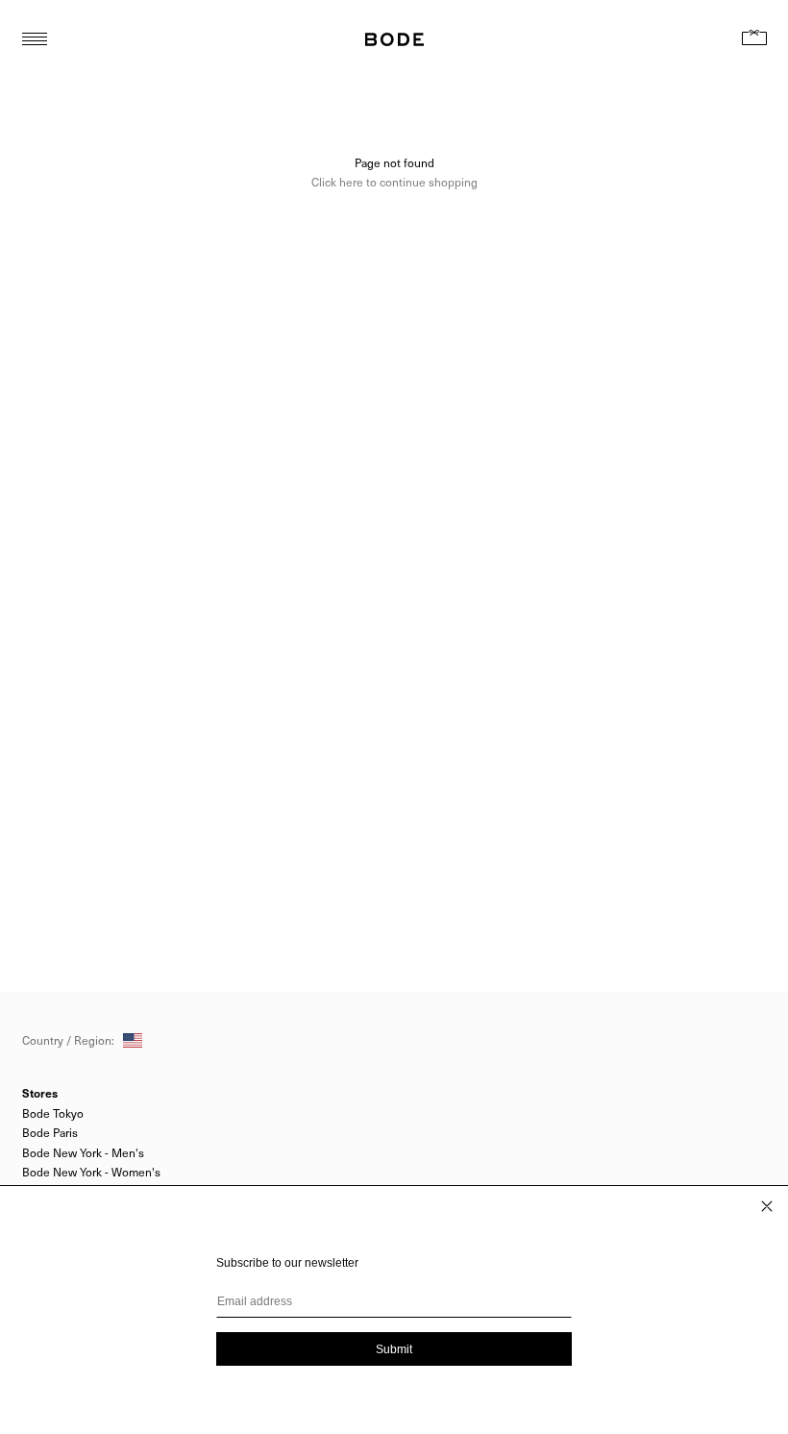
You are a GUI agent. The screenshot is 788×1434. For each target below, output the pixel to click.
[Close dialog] (766, 1206)
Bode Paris (50, 1132)
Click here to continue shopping (394, 181)
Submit (394, 1349)
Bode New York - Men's (83, 1152)
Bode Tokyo (53, 1113)
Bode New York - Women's (91, 1171)
